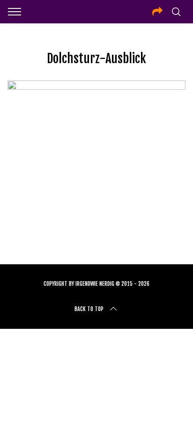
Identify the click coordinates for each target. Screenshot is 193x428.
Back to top (89, 308)
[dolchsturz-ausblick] (96, 86)
